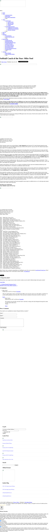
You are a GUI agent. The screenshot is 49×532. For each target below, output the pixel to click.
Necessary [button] (2, 519)
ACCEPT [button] (8, 504)
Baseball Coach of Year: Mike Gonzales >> (8, 285)
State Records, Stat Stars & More (8, 440)
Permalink (18, 291)
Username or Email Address (8, 429)
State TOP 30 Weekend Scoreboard (8, 450)
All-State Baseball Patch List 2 (7, 492)
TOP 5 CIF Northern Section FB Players (9, 486)
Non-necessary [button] (3, 525)
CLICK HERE (6, 99)
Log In (4, 433)
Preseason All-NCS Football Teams (8, 455)
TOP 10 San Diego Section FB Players (8, 489)
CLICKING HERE (14, 103)
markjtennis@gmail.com (40, 270)
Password (4, 430)
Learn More (2, 282)
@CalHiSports (27, 271)
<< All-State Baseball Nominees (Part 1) (8, 284)
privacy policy (3, 504)
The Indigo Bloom (28, 502)
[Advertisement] (10, 8)
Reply (4, 297)
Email (1, 315)
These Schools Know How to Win (8, 459)
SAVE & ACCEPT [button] (4, 531)
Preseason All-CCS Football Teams (8, 447)
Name (1, 313)
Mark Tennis (4, 61)
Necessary (4, 520)
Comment (2, 318)
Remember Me (7, 432)
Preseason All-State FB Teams (7, 443)
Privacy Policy (16, 502)
